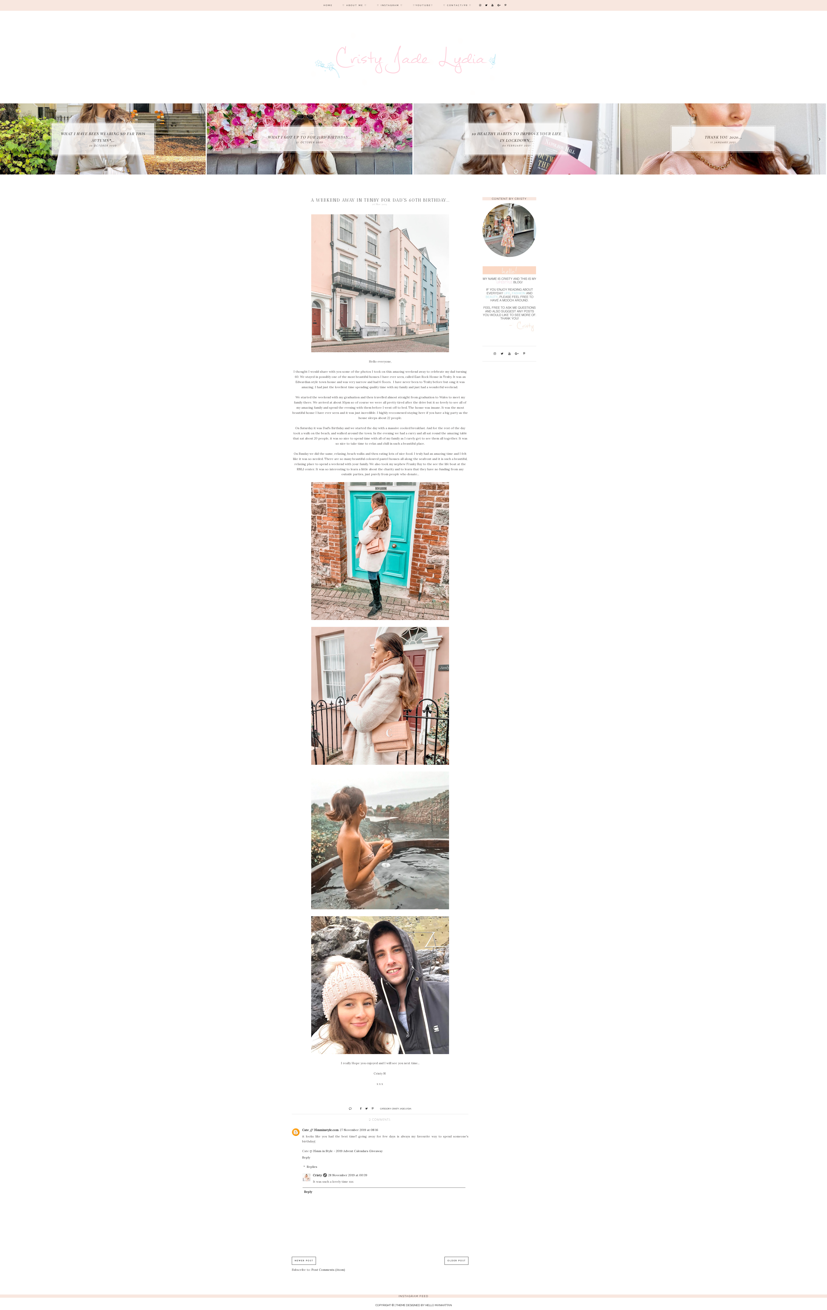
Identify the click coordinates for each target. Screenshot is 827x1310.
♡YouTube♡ (423, 5)
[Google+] (499, 5)
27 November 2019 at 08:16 (359, 1130)
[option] (166, 138)
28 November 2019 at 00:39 (347, 1175)
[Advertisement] (509, 432)
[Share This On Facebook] (359, 1108)
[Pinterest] (506, 5)
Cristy (317, 1175)
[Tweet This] (365, 1108)
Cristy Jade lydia (401, 1108)
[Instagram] (480, 5)
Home (328, 5)
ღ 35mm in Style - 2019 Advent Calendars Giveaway (346, 1151)
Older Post (456, 1261)
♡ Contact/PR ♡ (457, 5)
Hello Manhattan (438, 1305)
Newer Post (304, 1261)
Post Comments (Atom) (328, 1270)
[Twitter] (486, 5)
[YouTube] (492, 5)
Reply (306, 1157)
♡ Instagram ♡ (390, 5)
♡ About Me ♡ (354, 5)
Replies (312, 1167)
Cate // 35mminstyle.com (320, 1130)
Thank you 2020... (166, 137)
